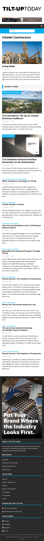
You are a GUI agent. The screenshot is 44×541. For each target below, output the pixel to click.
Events (4, 499)
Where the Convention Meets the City (19, 305)
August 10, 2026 (9, 256)
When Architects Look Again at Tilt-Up (19, 181)
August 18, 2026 (9, 165)
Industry (4, 479)
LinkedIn (6, 521)
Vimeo (6, 531)
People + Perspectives (9, 489)
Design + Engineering (8, 482)
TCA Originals (6, 492)
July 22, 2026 (8, 282)
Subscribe (5, 459)
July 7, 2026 (7, 333)
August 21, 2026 (9, 121)
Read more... (15, 271)
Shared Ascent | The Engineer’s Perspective (21, 354)
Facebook (7, 528)
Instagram (7, 524)
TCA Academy (6, 495)
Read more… (36, 79)
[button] (41, 26)
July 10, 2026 (8, 307)
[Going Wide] (22, 52)
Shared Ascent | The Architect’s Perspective (21, 279)
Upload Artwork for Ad (9, 466)
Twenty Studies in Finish (13, 204)
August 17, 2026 (9, 184)
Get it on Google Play (10, 508)
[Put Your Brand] (22, 437)
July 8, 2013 (7, 69)
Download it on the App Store (13, 511)
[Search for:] (22, 31)
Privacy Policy (6, 469)
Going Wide (8, 66)
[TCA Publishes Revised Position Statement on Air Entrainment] (22, 145)
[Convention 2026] (22, 21)
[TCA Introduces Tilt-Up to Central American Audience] (22, 102)
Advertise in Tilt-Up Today (10, 463)
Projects (4, 485)
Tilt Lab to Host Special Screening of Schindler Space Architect (17, 329)
